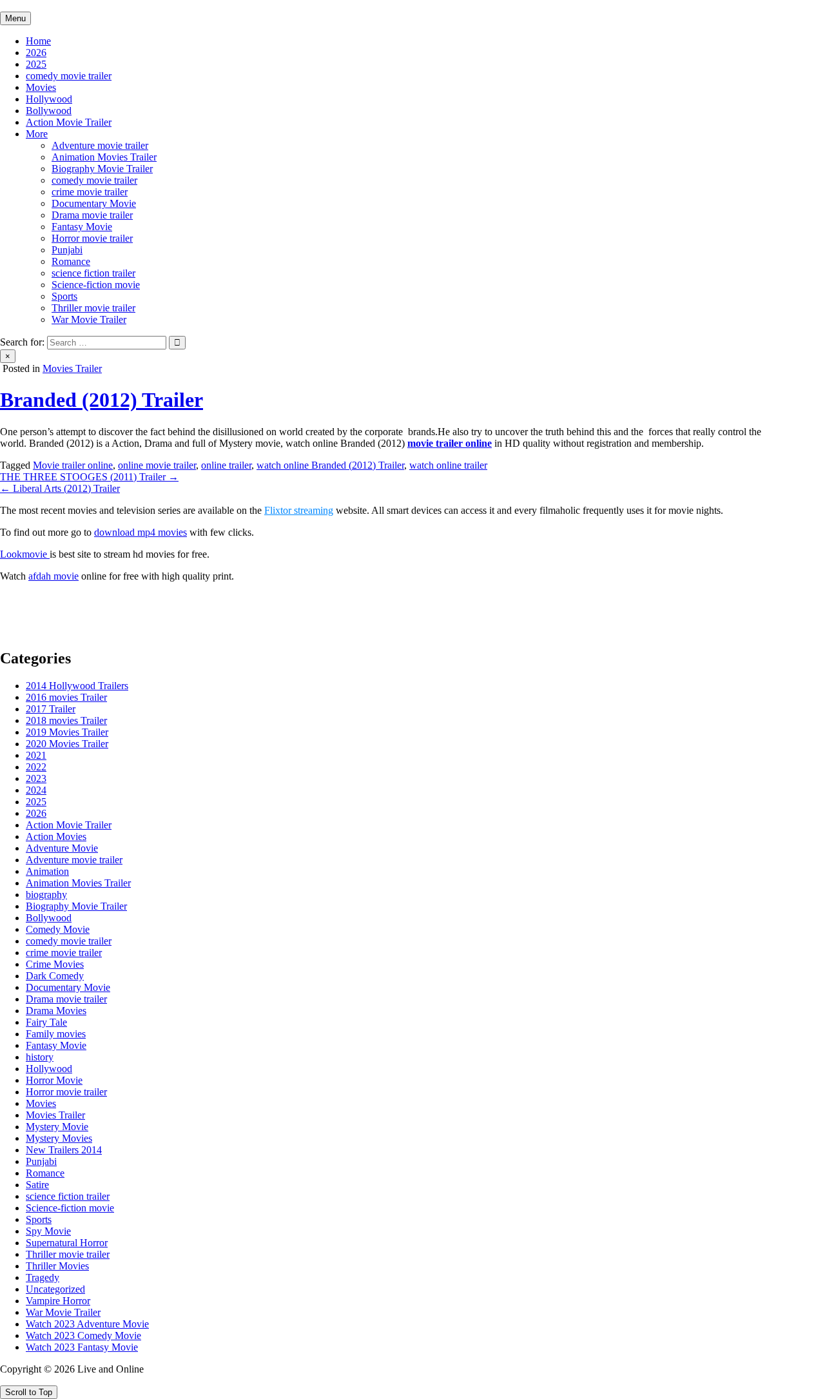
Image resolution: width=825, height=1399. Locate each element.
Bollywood (49, 110)
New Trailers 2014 (64, 1149)
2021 (36, 755)
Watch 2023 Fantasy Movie (82, 1347)
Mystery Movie (57, 1126)
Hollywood (49, 98)
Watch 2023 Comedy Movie (83, 1335)
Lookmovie (25, 554)
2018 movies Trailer (66, 720)
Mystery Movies (59, 1138)
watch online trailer (448, 465)
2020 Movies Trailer (67, 743)
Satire (37, 1184)
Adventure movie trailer (100, 145)
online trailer (226, 465)
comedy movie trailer (69, 75)
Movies (41, 87)
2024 (36, 790)
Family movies (56, 1033)
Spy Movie (48, 1231)
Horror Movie (54, 1080)
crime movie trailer (90, 191)
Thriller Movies (57, 1265)
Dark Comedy (55, 975)
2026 (36, 52)
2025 (36, 64)
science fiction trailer (93, 273)
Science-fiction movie (96, 284)
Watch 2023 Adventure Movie (87, 1323)
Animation (47, 871)
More (37, 133)
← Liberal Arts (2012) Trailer (60, 488)
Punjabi (67, 249)
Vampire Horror (58, 1300)
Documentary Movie (94, 203)
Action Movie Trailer (69, 122)
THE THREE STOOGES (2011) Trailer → (89, 476)
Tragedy (42, 1277)
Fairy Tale (46, 1022)
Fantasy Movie (82, 226)
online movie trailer (157, 465)
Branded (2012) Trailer (101, 399)
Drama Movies (56, 1010)
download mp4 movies (140, 532)
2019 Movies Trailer (67, 732)
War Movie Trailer (89, 319)
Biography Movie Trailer (102, 168)
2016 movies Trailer (66, 697)
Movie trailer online (73, 465)
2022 (36, 766)
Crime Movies (55, 964)
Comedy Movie (58, 929)
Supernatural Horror (67, 1242)
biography (46, 894)
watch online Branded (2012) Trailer (330, 465)
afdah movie (53, 576)
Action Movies (56, 836)
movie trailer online (449, 443)
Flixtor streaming (298, 510)
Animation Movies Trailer (104, 157)
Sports (64, 296)
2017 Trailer (50, 708)
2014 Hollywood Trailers (77, 685)
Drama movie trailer (92, 215)
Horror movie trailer (92, 238)
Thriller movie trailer (93, 307)
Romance (71, 261)
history (39, 1057)
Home (38, 40)
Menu (15, 18)
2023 (36, 778)
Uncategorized (55, 1289)
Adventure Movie (62, 848)
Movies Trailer (72, 368)
